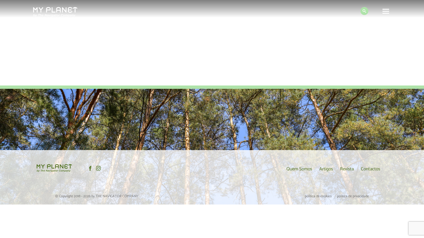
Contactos (370, 169)
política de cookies (318, 196)
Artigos (326, 169)
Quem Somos (299, 169)
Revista (347, 169)
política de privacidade (353, 196)
